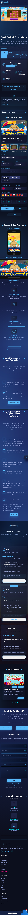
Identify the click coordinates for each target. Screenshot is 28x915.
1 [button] (6, 702)
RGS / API (3, 867)
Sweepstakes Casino (5, 858)
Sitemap (3, 903)
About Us (3, 896)
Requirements (4, 205)
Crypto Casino (4, 860)
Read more (4, 48)
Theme (16, 161)
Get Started (3, 882)
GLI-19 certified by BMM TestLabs (16, 326)
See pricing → (5, 104)
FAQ (2, 887)
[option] (14, 18)
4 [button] (12, 702)
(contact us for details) (12, 171)
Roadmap (3, 889)
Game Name (4, 154)
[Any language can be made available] (25, 195)
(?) (18, 783)
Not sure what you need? (14, 722)
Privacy (17, 787)
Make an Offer (8, 635)
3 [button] (10, 702)
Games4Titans (4, 871)
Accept (12, 913)
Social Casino (4, 862)
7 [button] (19, 702)
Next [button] (25, 18)
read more (20, 698)
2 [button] (8, 702)
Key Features (4, 175)
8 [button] (21, 702)
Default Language (5, 185)
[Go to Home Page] (6, 2)
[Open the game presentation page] (14, 679)
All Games (3, 869)
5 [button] (15, 702)
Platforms (3, 198)
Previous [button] (3, 18)
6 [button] (17, 702)
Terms (19, 787)
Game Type (3, 161)
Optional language (5, 192)
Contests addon (12, 337)
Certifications (4, 898)
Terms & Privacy (4, 900)
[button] (14, 112)
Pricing (2, 880)
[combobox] (14, 765)
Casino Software (4, 864)
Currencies (17, 185)
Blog (2, 885)
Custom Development (6, 168)
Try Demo (3, 878)
